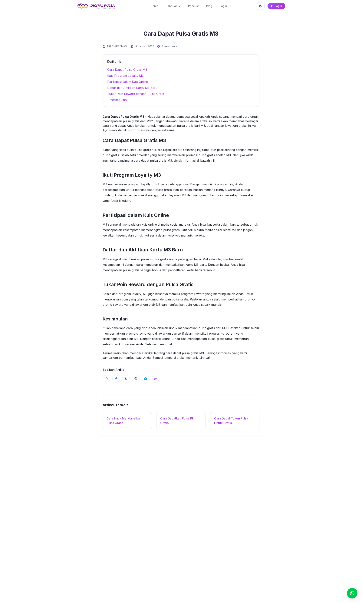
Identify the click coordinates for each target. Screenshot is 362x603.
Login (223, 6)
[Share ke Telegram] (145, 379)
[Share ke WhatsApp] (106, 379)
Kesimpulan (118, 100)
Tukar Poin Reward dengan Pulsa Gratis (136, 94)
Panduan (172, 6)
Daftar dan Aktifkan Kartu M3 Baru (132, 88)
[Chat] (352, 593)
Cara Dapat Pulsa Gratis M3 (127, 69)
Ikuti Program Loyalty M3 (125, 76)
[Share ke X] (126, 379)
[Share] (155, 379)
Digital (167, 150)
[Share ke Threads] (136, 379)
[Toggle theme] (261, 6)
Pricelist (193, 6)
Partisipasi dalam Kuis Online (127, 82)
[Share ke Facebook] (116, 379)
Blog (209, 6)
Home (154, 6)
